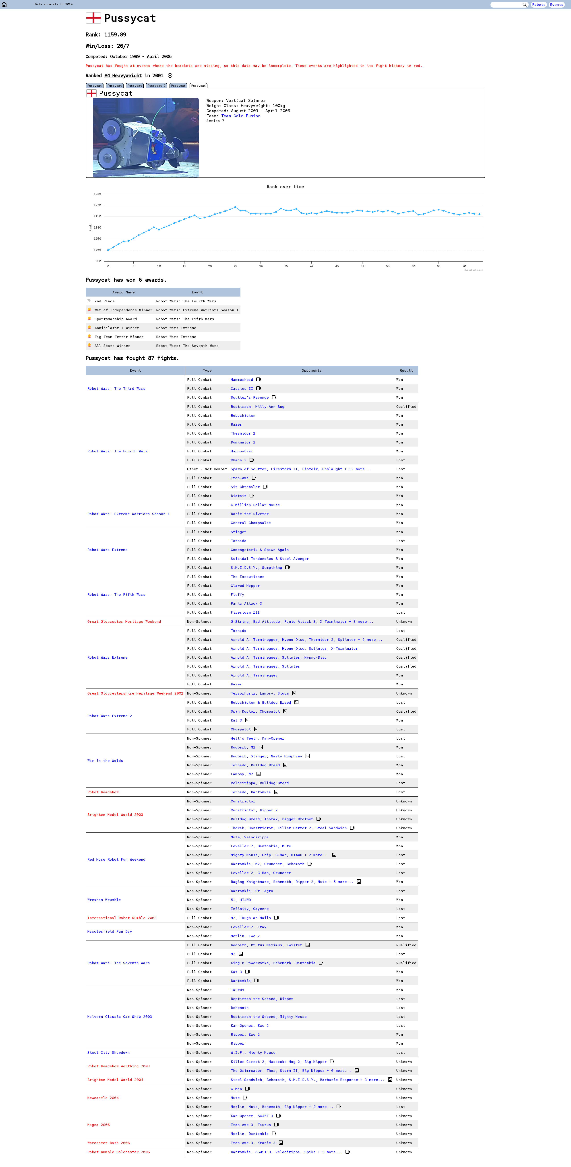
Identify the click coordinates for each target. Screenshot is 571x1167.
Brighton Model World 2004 (115, 1079)
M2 (237, 954)
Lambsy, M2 (246, 774)
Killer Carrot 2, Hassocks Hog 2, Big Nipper (283, 1061)
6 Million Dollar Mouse (255, 505)
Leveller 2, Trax (249, 927)
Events (556, 4)
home (4, 4)
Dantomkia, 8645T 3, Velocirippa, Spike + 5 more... (290, 1152)
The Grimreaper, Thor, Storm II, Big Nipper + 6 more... (295, 1070)
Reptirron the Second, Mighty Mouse (269, 1016)
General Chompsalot (251, 522)
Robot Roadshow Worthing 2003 (118, 1066)
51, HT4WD (241, 899)
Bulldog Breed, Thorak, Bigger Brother (276, 819)
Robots (539, 4)
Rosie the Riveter (250, 513)
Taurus (237, 990)
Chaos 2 (242, 460)
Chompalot (245, 729)
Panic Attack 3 (246, 603)
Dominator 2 (243, 442)
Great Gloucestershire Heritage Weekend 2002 (135, 693)
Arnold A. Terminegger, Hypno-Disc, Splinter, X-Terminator (294, 648)
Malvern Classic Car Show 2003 (119, 1016)
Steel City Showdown (108, 1052)
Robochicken (243, 415)
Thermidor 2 (243, 433)
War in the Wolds (105, 760)
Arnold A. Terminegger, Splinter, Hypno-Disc (279, 657)
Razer (236, 424)
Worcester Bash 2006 (108, 1142)
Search (524, 5)
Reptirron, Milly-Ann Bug (257, 406)
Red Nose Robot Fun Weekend (116, 859)
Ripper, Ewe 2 (245, 1034)
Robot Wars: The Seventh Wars (118, 963)
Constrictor (243, 801)
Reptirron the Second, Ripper (262, 998)
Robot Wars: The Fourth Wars (117, 451)
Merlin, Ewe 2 (245, 936)
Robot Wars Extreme (107, 549)
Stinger (238, 532)
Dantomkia (245, 980)
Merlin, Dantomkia (254, 1133)
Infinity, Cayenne (250, 908)
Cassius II (246, 388)
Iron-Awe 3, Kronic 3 (257, 1142)
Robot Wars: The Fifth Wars (116, 594)
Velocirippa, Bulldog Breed (260, 783)
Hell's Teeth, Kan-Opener (257, 738)
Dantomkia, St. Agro (252, 891)
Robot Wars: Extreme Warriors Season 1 (128, 513)
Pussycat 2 (157, 86)
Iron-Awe (244, 477)
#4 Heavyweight (123, 75)
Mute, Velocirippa (250, 837)
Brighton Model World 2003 (115, 814)
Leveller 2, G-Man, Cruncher (261, 872)
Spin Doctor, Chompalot (259, 711)
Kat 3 (240, 720)
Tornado (238, 540)
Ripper (237, 1043)
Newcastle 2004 (103, 1097)
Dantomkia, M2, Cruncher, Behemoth (271, 863)
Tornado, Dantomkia (255, 792)
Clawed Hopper (245, 585)
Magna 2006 (98, 1124)
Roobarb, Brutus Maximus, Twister (270, 945)
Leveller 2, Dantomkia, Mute (261, 846)
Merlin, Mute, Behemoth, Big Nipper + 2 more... (286, 1106)
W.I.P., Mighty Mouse (253, 1052)
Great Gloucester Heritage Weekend (124, 621)
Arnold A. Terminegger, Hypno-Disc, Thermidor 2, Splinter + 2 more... (307, 639)
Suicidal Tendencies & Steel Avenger (270, 558)
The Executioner (247, 576)
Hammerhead (246, 379)
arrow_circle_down (170, 75)
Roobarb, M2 (247, 747)
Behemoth (240, 1007)
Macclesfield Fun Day (109, 931)
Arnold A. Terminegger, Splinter (265, 666)
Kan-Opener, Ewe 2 (250, 1025)
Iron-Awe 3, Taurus (255, 1124)
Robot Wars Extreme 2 (109, 715)
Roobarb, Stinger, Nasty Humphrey (270, 756)
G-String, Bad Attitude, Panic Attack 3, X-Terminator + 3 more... (302, 621)
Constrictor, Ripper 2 (254, 810)
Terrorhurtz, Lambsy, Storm (264, 693)
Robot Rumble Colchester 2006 (118, 1152)
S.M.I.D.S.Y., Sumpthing (260, 567)
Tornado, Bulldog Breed (259, 765)
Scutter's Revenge (254, 397)
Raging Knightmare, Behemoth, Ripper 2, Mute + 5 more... (296, 881)
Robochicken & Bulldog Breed (265, 702)
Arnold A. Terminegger (254, 675)
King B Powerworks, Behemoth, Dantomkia (277, 962)
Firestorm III (245, 612)
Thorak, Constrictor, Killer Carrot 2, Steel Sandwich (293, 828)
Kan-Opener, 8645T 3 (256, 1115)
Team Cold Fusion (241, 115)
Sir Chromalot (249, 486)
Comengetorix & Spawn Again (260, 549)
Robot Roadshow (103, 792)
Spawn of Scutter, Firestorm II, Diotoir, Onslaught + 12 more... (301, 469)
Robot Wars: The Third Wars (116, 388)
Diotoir (242, 495)
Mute (239, 1097)
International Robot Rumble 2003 (122, 917)
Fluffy (237, 594)
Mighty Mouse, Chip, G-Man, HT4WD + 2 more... (284, 855)
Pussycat (94, 86)
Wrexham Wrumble (104, 899)
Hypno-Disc (242, 451)
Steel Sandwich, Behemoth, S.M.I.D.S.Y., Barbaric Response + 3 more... (312, 1079)
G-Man (240, 1088)
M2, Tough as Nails (255, 917)
